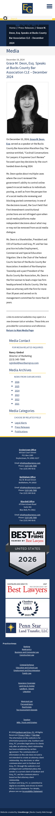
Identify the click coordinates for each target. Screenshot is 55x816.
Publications (21, 431)
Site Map (36, 735)
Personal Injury (27, 704)
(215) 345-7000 (31, 466)
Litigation (27, 691)
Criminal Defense (27, 665)
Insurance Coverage (26, 683)
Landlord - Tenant (27, 688)
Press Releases (26, 27)
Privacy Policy (24, 735)
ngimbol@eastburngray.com (24, 363)
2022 (17, 399)
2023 (17, 395)
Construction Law (27, 655)
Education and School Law (27, 667)
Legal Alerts (21, 422)
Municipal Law (27, 701)
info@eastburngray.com (30, 463)
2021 (17, 403)
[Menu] (49, 6)
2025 (17, 386)
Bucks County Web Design (41, 812)
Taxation (26, 719)
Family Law (26, 673)
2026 (17, 382)
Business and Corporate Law (27, 652)
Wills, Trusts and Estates (27, 722)
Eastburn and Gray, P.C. (25, 732)
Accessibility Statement (32, 791)
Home (12, 27)
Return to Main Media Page (20, 330)
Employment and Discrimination (27, 670)
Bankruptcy (27, 649)
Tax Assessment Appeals (26, 710)
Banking (27, 646)
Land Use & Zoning (27, 686)
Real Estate (27, 707)
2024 (17, 390)
